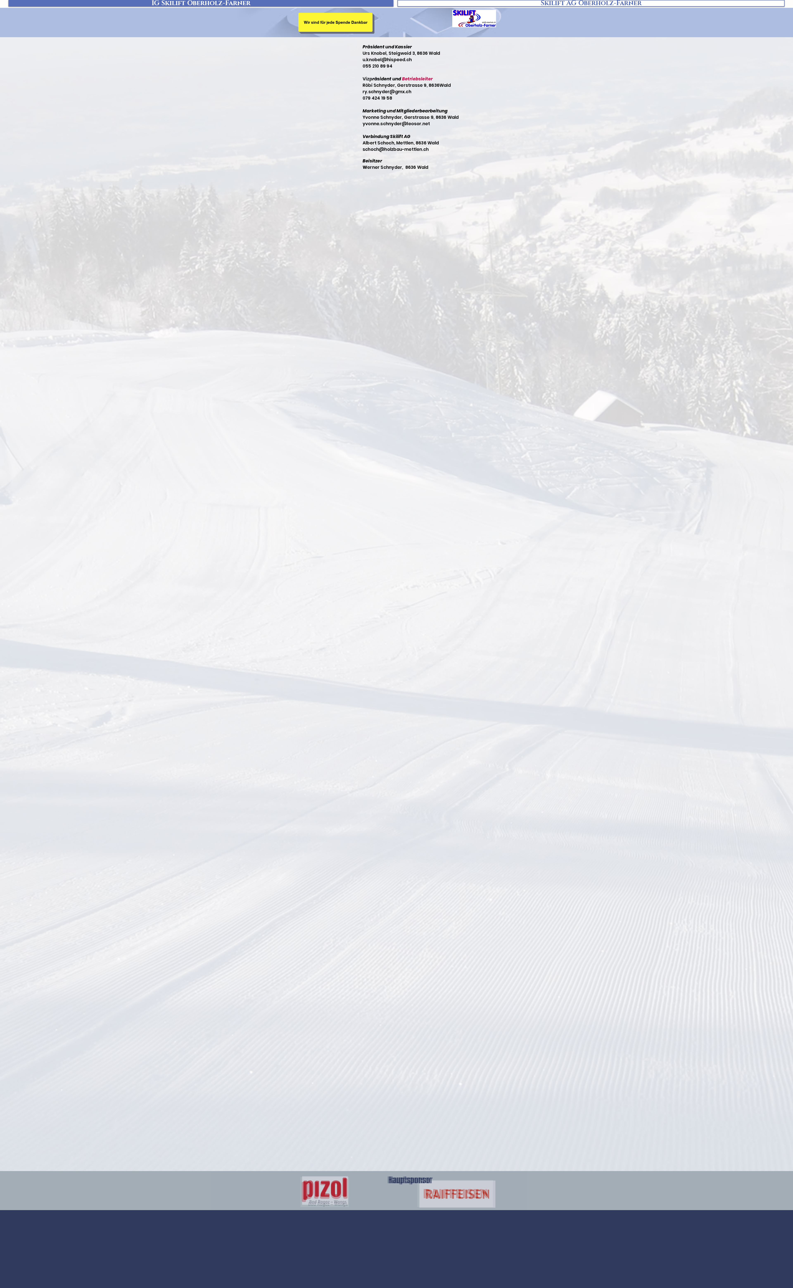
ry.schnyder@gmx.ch (387, 92)
